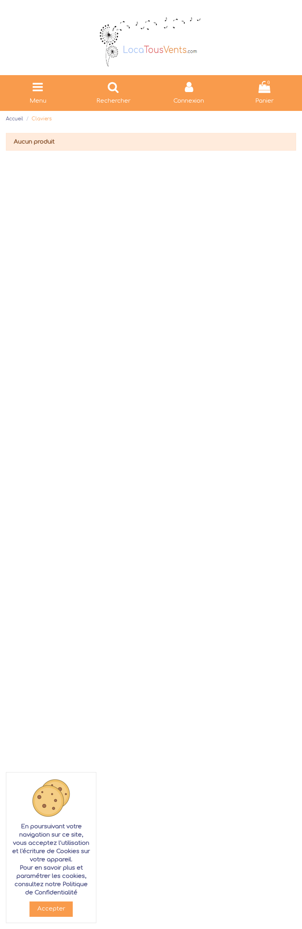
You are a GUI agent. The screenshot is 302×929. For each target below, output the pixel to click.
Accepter (51, 908)
